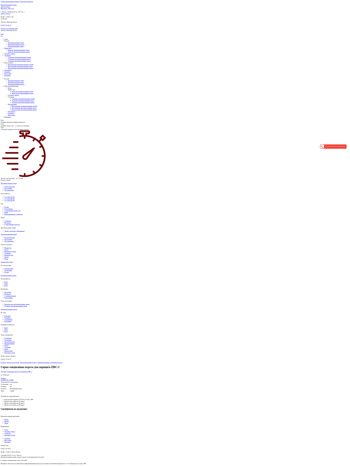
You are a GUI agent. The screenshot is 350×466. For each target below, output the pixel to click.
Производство (8, 255)
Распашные (7, 321)
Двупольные (8, 270)
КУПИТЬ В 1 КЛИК (7, 380)
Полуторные (8, 188)
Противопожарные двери (16, 43)
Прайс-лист (8, 48)
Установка (7, 55)
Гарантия (7, 72)
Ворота (6, 421)
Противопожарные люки (16, 46)
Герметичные (8, 298)
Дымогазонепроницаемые (9, 234)
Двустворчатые (9, 190)
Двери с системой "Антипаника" (14, 231)
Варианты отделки (10, 251)
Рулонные (7, 318)
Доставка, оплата (9, 54)
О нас (6, 39)
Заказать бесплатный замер (9, 28)
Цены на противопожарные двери (18, 50)
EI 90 (6, 282)
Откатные (7, 316)
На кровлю (7, 292)
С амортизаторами (10, 296)
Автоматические (9, 342)
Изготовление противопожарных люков (20, 68)
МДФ (6, 212)
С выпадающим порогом (12, 224)
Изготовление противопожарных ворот (20, 66)
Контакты (7, 75)
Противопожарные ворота (16, 44)
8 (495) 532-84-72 (6, 25)
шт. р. (2, 35)
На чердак (7, 294)
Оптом (6, 257)
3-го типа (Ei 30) (9, 197)
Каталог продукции (13, 362)
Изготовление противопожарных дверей (20, 64)
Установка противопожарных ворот (19, 59)
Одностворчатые (9, 187)
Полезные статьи (9, 353)
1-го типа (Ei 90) (9, 200)
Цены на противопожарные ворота (19, 52)
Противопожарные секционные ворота (50, 362)
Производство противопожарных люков (17, 304)
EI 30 (6, 286)
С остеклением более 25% (12, 211)
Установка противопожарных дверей (19, 57)
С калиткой (7, 338)
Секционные (8, 319)
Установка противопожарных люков (19, 61)
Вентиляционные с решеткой (13, 214)
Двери (6, 419)
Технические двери (7, 262)
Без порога (7, 223)
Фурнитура (7, 248)
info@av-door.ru (5, 13)
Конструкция (8, 351)
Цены (6, 259)
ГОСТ (6, 250)
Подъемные (8, 340)
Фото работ (7, 74)
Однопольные (8, 268)
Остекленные (8, 209)
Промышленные (9, 343)
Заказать (3, 378)
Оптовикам (7, 70)
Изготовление (12, 104)
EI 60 (6, 284)
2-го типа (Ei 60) (9, 199)
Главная (3, 362)
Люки (6, 423)
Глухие (6, 207)
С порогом (7, 221)
